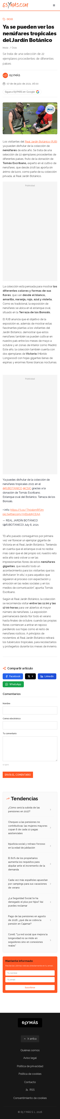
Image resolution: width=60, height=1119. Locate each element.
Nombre (6, 703)
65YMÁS (14, 75)
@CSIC (27, 488)
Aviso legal (30, 1058)
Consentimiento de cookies (30, 1098)
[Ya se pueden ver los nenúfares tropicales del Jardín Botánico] (50, 109)
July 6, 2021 (31, 524)
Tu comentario (9, 733)
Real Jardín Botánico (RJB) (41, 141)
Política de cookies (30, 1073)
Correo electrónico (11, 718)
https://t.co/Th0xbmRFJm (27, 509)
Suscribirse (30, 987)
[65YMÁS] (5, 75)
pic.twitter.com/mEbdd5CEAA (21, 514)
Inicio (5, 47)
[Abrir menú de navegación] (54, 5)
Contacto (30, 1082)
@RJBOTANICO (12, 488)
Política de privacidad (30, 1066)
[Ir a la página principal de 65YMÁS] (15, 5)
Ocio (10, 19)
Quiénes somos (30, 1050)
